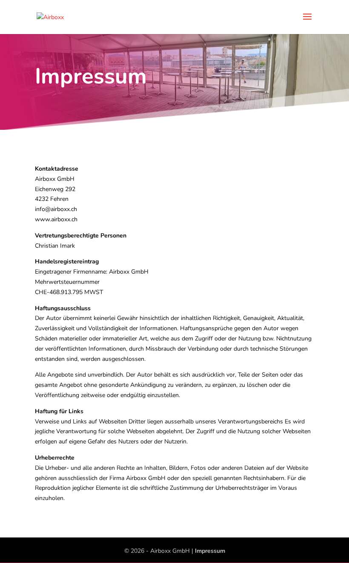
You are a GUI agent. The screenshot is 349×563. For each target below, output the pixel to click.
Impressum (210, 551)
